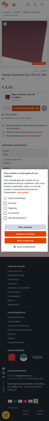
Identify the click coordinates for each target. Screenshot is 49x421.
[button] (24, 247)
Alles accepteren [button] (25, 240)
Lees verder (23, 192)
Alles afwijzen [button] (25, 227)
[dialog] (24, 210)
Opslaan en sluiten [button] (25, 234)
